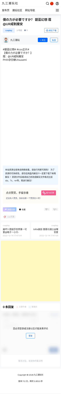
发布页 (5, 10)
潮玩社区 (17, 10)
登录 (30, 336)
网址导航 (30, 10)
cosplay (8, 30)
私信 (54, 40)
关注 (44, 40)
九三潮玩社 (38, 375)
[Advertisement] (30, 271)
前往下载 (52, 30)
